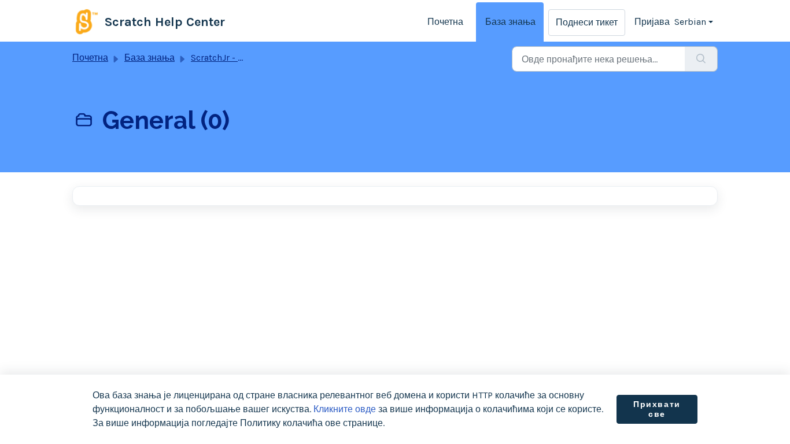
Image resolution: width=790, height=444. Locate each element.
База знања (510, 21)
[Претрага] (701, 59)
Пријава (652, 21)
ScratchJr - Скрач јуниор (242, 57)
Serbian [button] (690, 21)
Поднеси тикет (587, 22)
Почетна (445, 21)
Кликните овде (344, 409)
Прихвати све (657, 409)
